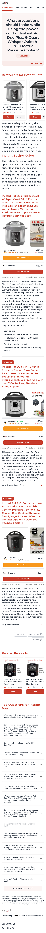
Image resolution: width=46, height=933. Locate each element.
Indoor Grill (34, 8)
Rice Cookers (21, 8)
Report (36, 640)
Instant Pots (7, 8)
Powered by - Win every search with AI (22, 916)
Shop (9, 117)
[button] (41, 63)
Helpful (19, 634)
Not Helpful (34, 634)
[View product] (14, 99)
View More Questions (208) (23, 888)
